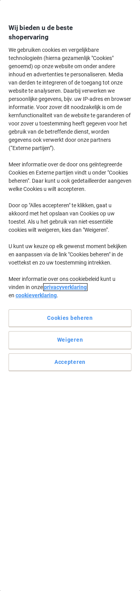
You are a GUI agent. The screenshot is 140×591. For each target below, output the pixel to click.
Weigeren (70, 340)
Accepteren (70, 362)
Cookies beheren (70, 318)
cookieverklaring (36, 295)
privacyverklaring (65, 287)
